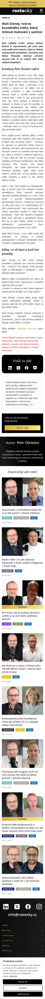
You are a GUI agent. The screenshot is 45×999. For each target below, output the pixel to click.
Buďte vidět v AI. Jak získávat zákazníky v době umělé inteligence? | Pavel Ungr (22, 562)
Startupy (18, 624)
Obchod (6, 624)
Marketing (7, 571)
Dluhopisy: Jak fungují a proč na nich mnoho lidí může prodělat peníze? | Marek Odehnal (20, 775)
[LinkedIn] (6, 906)
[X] (18, 368)
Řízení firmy (8, 836)
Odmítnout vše (23, 994)
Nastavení (23, 988)
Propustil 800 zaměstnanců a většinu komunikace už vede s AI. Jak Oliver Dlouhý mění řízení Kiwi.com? (22, 827)
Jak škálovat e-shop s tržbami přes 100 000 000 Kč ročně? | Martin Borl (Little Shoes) (21, 669)
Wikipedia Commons (26, 328)
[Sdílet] (26, 368)
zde (31, 404)
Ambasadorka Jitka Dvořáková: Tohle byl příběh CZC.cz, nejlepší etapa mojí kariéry (20, 721)
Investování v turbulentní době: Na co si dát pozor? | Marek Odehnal (21, 511)
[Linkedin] (10, 368)
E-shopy (6, 677)
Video (34, 518)
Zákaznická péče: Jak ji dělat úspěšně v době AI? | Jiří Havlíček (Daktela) (20, 881)
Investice (7, 518)
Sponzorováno (21, 518)
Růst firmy (21, 836)
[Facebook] (28, 906)
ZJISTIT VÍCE (22, 427)
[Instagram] (39, 906)
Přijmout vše (22, 982)
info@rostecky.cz (22, 914)
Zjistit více (13, 976)
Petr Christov (10, 38)
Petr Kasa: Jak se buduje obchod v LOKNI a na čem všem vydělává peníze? (21, 616)
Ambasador (8, 730)
